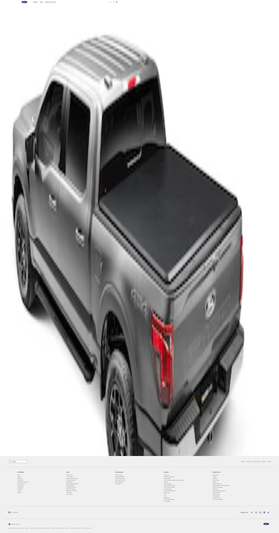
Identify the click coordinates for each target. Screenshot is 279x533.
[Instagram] (264, 512)
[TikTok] (268, 512)
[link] (22, 528)
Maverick (263, 461)
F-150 (269, 461)
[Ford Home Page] (266, 524)
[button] (14, 524)
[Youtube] (260, 512)
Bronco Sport (256, 461)
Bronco (249, 461)
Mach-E (243, 461)
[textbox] (17, 461)
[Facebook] (252, 512)
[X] (256, 512)
